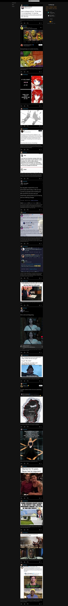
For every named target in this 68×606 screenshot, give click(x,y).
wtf (55, 8)
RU (52, 21)
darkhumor (50, 8)
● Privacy (51, 18)
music (47, 8)
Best (13, 4)
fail (53, 8)
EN (50, 21)
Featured (14, 2)
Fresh (13, 6)
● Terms (51, 19)
